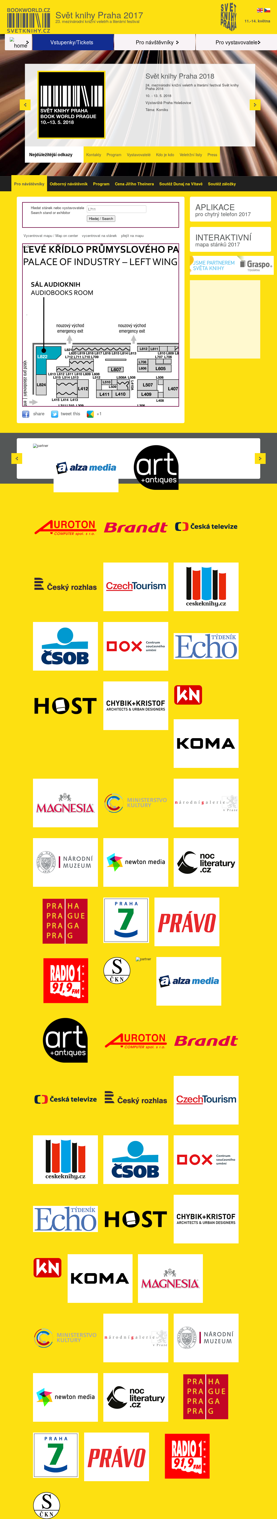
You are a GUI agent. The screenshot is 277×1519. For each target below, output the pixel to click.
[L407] (173, 389)
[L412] (82, 389)
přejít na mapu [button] (132, 235)
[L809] (171, 348)
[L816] (107, 348)
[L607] (116, 369)
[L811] (154, 348)
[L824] (41, 384)
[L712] (73, 363)
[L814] (120, 348)
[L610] (78, 369)
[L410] (121, 394)
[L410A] (123, 387)
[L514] (67, 385)
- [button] (26, 314)
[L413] (73, 394)
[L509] (114, 382)
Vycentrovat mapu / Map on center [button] (51, 235)
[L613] (60, 369)
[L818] (94, 348)
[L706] (167, 361)
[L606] (142, 368)
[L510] (107, 382)
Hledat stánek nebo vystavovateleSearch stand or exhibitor (57, 210)
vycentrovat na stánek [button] (99, 235)
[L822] (48, 352)
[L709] (91, 363)
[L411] (104, 394)
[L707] (159, 361)
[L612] (66, 369)
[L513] (73, 385)
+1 (99, 413)
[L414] (67, 394)
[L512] (99, 385)
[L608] (91, 369)
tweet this (71, 413)
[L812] (143, 348)
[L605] (160, 368)
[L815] (114, 348)
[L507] (147, 385)
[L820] (81, 348)
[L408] (160, 395)
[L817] (101, 348)
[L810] (163, 348)
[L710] (85, 363)
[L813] (127, 348)
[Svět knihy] (18, 42)
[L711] (79, 363)
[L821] (75, 348)
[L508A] (120, 382)
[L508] (126, 382)
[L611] (72, 369)
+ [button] (27, 249)
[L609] (84, 369)
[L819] (88, 348)
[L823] (41, 367)
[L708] (142, 361)
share (39, 413)
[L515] (60, 385)
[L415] (60, 394)
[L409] (147, 394)
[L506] (160, 382)
